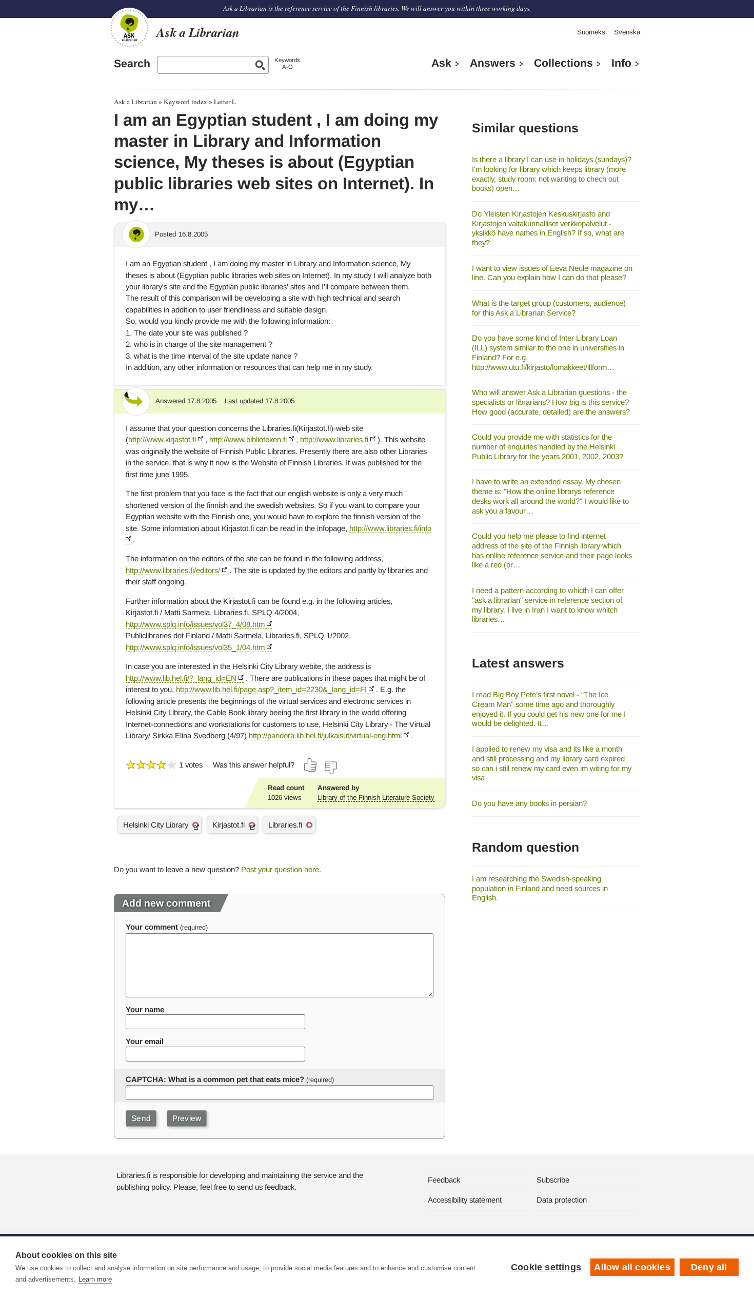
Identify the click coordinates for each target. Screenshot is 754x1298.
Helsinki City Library (155, 824)
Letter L (225, 101)
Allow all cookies (632, 1267)
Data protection (562, 1199)
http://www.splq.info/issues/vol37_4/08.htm (195, 624)
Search (132, 63)
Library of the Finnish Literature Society (376, 797)
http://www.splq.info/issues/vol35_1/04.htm (195, 647)
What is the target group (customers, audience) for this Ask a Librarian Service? (549, 308)
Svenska (627, 32)
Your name (145, 1009)
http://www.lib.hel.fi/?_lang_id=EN (181, 678)
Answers (492, 63)
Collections (563, 63)
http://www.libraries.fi (334, 439)
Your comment (152, 926)
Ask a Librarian (135, 101)
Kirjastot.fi (228, 824)
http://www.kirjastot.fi (162, 439)
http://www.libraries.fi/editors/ (173, 570)
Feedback (444, 1179)
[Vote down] (330, 767)
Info (621, 63)
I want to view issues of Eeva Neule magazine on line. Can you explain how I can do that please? (552, 273)
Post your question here (280, 869)
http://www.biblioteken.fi (248, 439)
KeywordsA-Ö (287, 63)
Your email (145, 1041)
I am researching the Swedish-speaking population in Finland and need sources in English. (540, 888)
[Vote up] (311, 765)
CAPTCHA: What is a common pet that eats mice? (215, 1079)
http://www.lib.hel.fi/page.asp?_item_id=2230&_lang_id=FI (271, 689)
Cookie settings (546, 1267)
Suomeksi (592, 32)
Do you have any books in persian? (529, 803)
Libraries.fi (285, 824)
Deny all (709, 1267)
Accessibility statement (465, 1199)
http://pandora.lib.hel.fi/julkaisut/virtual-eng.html (325, 735)
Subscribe (553, 1179)
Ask (441, 63)
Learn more (95, 1279)
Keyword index (185, 101)
